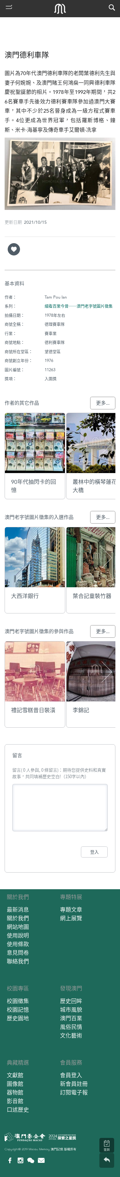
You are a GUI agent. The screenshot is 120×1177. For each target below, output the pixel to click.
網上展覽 (71, 918)
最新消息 (18, 909)
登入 (94, 852)
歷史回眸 (71, 1001)
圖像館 (15, 1084)
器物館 (15, 1092)
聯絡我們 (18, 961)
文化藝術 (71, 1035)
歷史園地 (18, 1018)
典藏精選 (18, 1062)
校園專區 (18, 988)
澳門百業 (71, 1018)
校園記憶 (18, 1009)
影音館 (15, 1101)
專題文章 (71, 909)
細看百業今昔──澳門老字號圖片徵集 (79, 306)
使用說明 (18, 935)
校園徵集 (18, 1001)
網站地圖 (18, 927)
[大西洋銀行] (35, 557)
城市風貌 (71, 1009)
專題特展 (71, 897)
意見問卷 (18, 953)
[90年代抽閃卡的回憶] (35, 443)
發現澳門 (71, 988)
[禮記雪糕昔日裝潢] (35, 671)
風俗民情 (71, 1027)
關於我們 (18, 897)
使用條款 (18, 944)
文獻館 (15, 1075)
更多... (103, 403)
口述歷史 (18, 1110)
